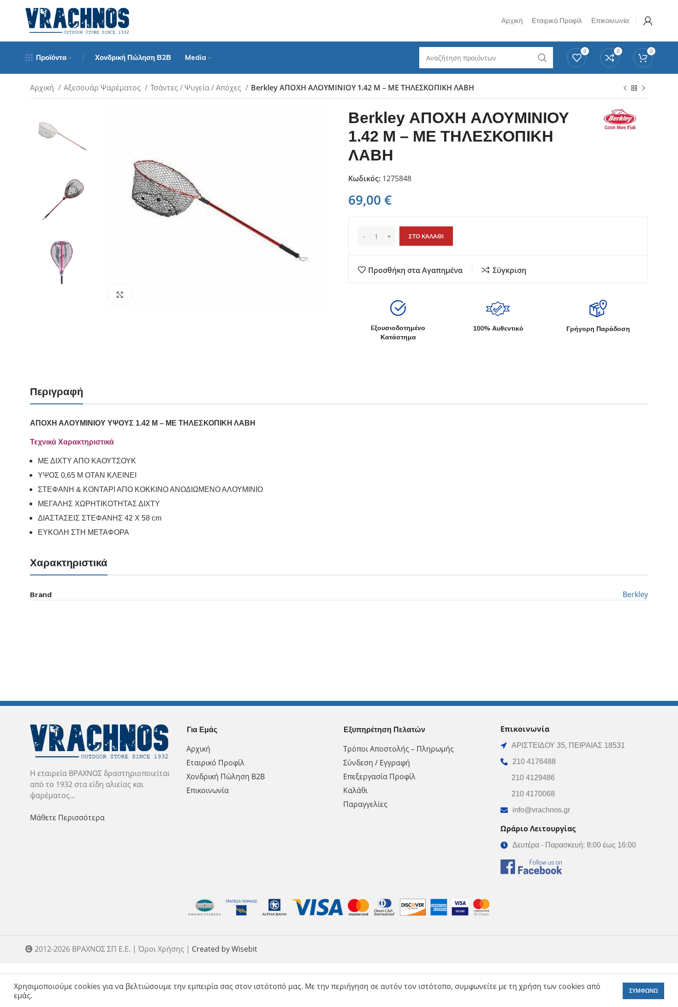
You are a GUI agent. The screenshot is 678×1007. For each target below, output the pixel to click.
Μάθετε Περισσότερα (67, 817)
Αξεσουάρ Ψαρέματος (103, 87)
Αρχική (43, 87)
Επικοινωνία (207, 790)
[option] (62, 136)
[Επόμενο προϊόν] (643, 88)
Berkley (635, 594)
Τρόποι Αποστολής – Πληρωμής (398, 749)
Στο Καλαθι (426, 236)
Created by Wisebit (224, 949)
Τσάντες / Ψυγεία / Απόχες (196, 87)
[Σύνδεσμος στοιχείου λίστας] (574, 761)
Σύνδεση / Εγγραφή (376, 763)
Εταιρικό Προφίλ (215, 763)
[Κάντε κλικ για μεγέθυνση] (119, 294)
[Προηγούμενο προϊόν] (625, 88)
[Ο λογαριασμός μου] (648, 21)
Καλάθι (355, 790)
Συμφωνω (643, 991)
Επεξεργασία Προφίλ (379, 776)
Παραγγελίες (365, 804)
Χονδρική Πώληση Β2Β (225, 776)
